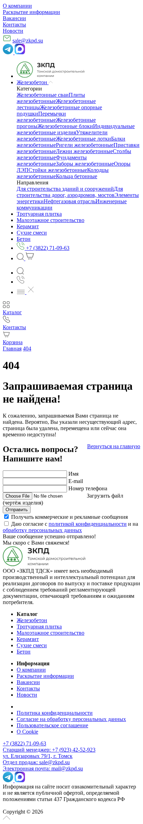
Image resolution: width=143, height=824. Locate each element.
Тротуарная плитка (39, 626)
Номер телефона (87, 488)
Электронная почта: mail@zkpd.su (43, 768)
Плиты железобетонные (51, 98)
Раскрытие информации (31, 12)
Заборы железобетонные (85, 164)
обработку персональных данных (42, 530)
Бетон (24, 652)
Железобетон (32, 620)
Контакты (14, 24)
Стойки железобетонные (57, 170)
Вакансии (14, 18)
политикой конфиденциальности (88, 524)
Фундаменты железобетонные (52, 160)
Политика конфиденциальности (55, 713)
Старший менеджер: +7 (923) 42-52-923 (49, 750)
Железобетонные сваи (43, 95)
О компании (17, 6)
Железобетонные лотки (83, 139)
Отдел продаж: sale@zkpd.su (36, 762)
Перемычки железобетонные (41, 117)
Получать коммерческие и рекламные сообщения (69, 517)
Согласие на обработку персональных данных (71, 719)
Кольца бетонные (76, 176)
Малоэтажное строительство (50, 633)
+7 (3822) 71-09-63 (24, 743)
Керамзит (28, 639)
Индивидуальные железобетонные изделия (76, 129)
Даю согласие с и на (70, 527)
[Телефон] (21, 282)
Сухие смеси (32, 645)
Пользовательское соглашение (52, 725)
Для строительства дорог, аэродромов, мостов (70, 192)
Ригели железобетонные (84, 145)
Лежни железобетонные (84, 151)
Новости (13, 31)
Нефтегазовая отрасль (69, 201)
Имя (73, 474)
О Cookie (27, 732)
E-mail (75, 481)
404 (27, 348)
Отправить (17, 509)
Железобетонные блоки (65, 126)
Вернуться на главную (113, 446)
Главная (12, 348)
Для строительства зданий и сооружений (65, 189)
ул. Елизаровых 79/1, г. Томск (38, 756)
